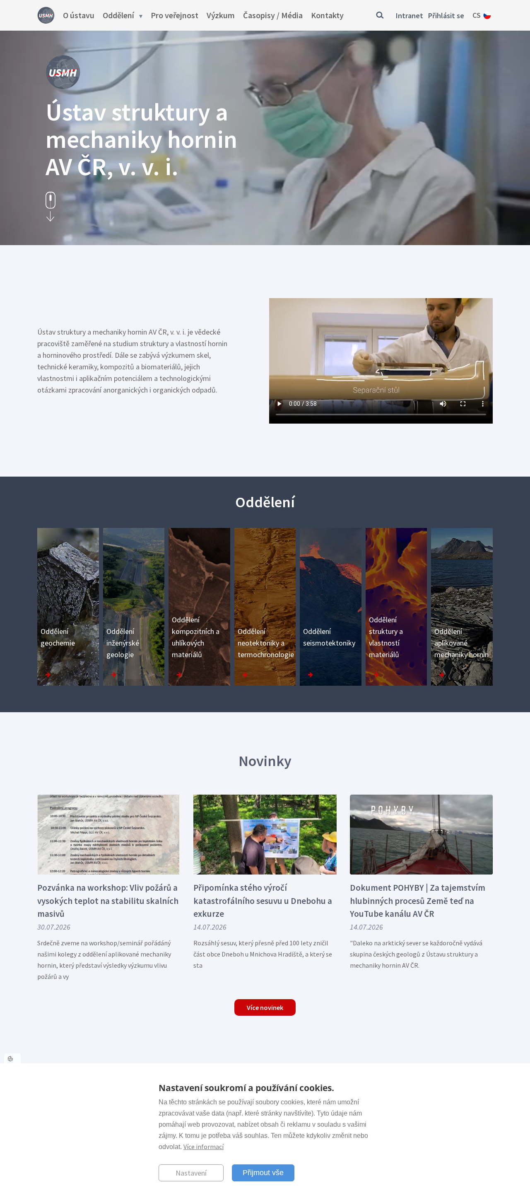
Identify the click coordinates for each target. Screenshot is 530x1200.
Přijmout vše (263, 1173)
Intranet (409, 15)
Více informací (203, 1146)
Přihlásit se (446, 15)
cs (476, 15)
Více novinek (265, 1007)
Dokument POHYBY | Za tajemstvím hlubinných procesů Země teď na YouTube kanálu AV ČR (417, 900)
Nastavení (191, 1173)
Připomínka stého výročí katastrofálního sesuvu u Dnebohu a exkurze (262, 900)
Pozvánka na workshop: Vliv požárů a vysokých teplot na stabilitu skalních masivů (107, 900)
